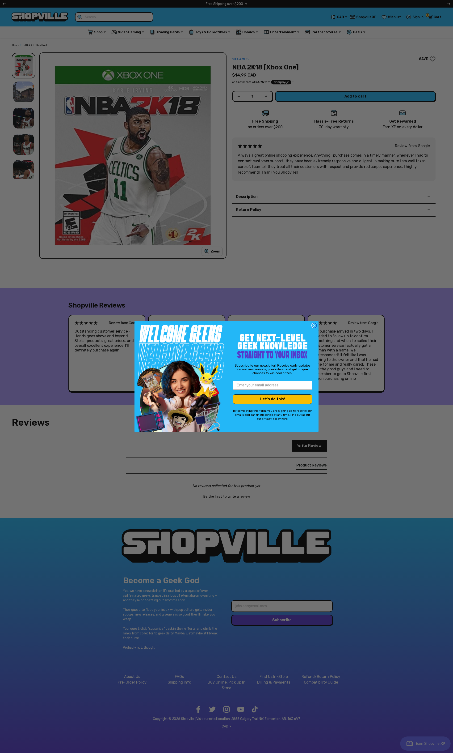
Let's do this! (272, 399)
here (284, 418)
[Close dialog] (314, 325)
